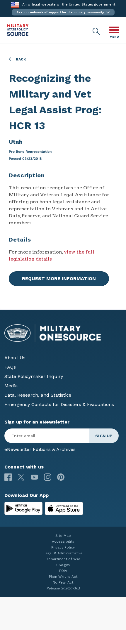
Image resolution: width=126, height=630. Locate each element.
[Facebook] (8, 477)
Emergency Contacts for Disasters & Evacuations (59, 404)
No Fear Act (63, 582)
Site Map (63, 536)
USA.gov (63, 565)
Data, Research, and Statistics (37, 395)
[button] (63, 12)
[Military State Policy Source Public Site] (17, 34)
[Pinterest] (60, 477)
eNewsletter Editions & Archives (40, 449)
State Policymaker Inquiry (33, 376)
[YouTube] (34, 477)
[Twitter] (21, 477)
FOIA (63, 571)
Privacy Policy (63, 547)
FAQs (10, 367)
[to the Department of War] (15, 4)
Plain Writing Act (63, 577)
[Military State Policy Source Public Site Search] (96, 32)
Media (11, 385)
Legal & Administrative (63, 553)
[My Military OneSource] (23, 508)
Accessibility (63, 541)
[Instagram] (47, 477)
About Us (14, 357)
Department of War (63, 559)
